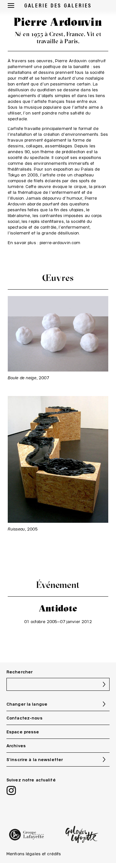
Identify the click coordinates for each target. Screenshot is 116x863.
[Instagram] (11, 791)
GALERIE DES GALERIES (58, 5)
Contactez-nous (24, 717)
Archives (16, 745)
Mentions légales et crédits (33, 853)
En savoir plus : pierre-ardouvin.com (44, 242)
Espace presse (22, 731)
